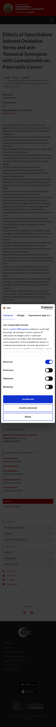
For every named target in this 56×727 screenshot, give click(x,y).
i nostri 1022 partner (19, 329)
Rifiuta (28, 417)
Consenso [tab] (8, 315)
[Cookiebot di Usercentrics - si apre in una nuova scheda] (41, 308)
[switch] (49, 370)
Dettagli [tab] (20, 315)
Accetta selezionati (28, 408)
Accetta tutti (28, 399)
